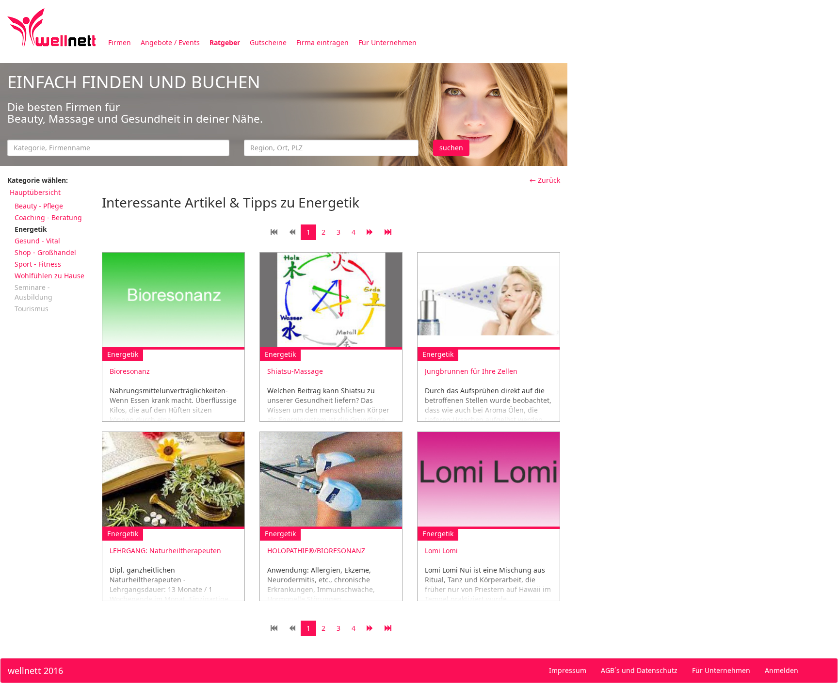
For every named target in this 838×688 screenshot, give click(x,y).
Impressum (567, 670)
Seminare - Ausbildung (33, 292)
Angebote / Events (170, 42)
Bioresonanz (130, 371)
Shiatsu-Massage (295, 371)
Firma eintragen (322, 42)
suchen (451, 147)
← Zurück (545, 180)
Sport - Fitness (38, 264)
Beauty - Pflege (39, 205)
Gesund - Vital (37, 240)
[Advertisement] (702, 130)
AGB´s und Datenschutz (639, 670)
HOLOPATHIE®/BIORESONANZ (316, 550)
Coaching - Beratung (48, 217)
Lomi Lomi (441, 550)
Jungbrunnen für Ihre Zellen (471, 371)
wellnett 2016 (35, 670)
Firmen (119, 42)
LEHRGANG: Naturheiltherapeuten (165, 550)
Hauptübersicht (35, 192)
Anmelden (781, 670)
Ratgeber (225, 42)
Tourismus (31, 308)
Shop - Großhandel (45, 252)
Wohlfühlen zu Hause (49, 275)
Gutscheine (268, 42)
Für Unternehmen (387, 42)
